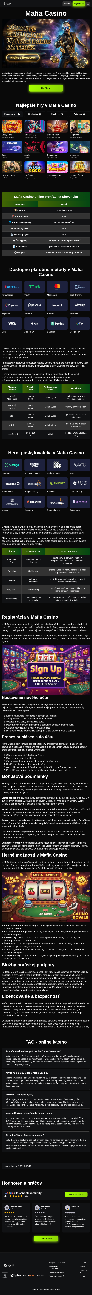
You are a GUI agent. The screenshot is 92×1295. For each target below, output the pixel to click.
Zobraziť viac (46, 1239)
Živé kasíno (33, 114)
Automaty (78, 114)
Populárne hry (10, 114)
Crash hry (55, 114)
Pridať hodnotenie (76, 1194)
